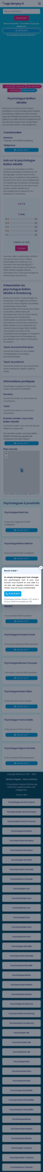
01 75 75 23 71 (14, 594)
